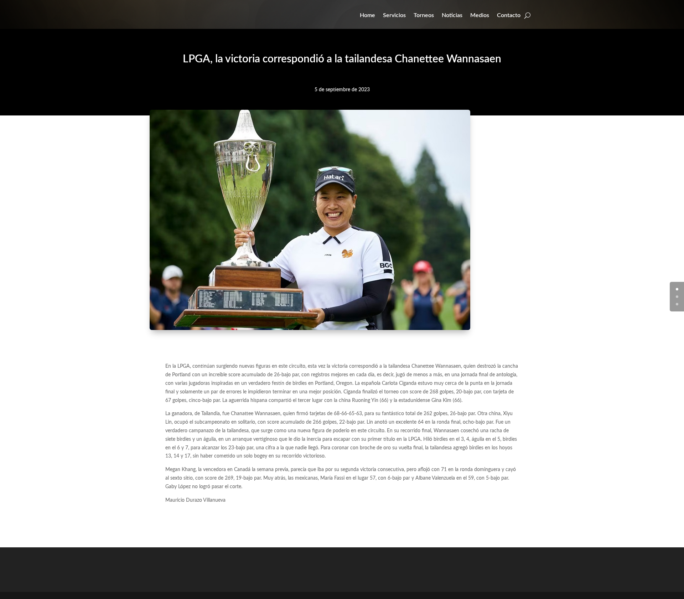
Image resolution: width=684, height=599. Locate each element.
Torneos (424, 15)
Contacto (508, 15)
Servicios (394, 15)
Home (367, 15)
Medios (479, 15)
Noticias (452, 15)
